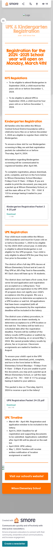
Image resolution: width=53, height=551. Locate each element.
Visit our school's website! (26, 476)
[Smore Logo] (12, 4)
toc (3, 20)
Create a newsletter (14, 543)
